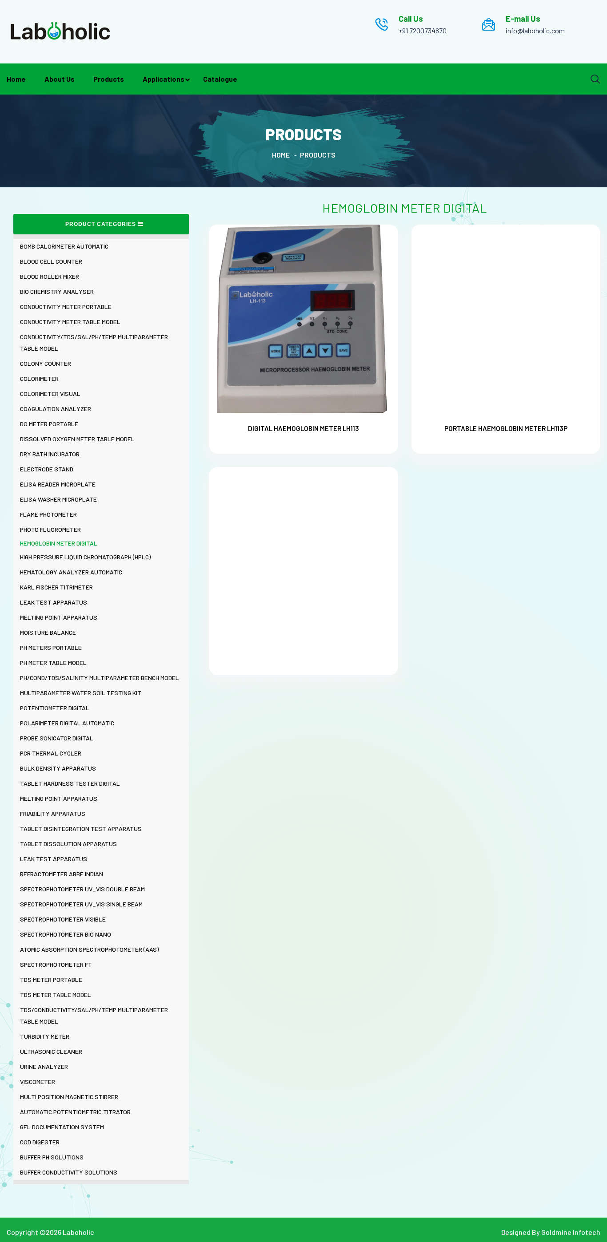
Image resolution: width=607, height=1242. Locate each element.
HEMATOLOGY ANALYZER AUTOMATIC (71, 572)
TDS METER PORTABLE (51, 979)
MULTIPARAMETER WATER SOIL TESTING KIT (80, 692)
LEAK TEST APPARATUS (53, 602)
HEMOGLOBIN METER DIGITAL (58, 543)
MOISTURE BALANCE (48, 632)
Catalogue (220, 79)
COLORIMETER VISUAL (50, 393)
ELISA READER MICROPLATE (58, 484)
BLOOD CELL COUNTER (51, 261)
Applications (163, 79)
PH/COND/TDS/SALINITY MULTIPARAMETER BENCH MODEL (99, 677)
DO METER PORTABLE (49, 423)
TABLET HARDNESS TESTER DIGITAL (70, 783)
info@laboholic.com (535, 30)
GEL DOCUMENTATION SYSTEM (62, 1127)
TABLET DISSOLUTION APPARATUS (68, 843)
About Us (59, 79)
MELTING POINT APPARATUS (58, 617)
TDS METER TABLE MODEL (55, 994)
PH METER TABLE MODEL (53, 662)
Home (16, 79)
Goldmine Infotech (570, 1232)
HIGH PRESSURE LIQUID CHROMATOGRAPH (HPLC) (85, 557)
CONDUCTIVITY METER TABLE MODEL (70, 321)
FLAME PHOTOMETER (48, 514)
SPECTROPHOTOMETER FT (56, 964)
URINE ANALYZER (44, 1066)
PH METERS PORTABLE (51, 647)
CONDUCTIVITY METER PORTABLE (66, 306)
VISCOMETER (37, 1081)
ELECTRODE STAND (46, 469)
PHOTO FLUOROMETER (50, 529)
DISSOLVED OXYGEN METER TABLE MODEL (77, 439)
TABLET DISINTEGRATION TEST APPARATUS (81, 828)
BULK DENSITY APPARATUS (58, 768)
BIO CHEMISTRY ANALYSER (57, 291)
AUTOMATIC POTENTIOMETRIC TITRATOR (75, 1111)
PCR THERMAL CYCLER (50, 753)
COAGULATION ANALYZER (55, 408)
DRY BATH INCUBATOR (50, 454)
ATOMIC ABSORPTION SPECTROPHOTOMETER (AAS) (89, 949)
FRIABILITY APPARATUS (52, 813)
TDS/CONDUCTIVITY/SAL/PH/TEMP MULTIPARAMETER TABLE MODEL (94, 1015)
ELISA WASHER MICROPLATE (58, 499)
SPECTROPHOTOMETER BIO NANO (65, 934)
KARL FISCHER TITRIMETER (56, 587)
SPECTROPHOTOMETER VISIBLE (63, 919)
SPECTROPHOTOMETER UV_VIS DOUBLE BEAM (82, 889)
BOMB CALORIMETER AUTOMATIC (64, 246)
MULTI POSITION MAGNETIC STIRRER (69, 1096)
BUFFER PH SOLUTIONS (52, 1157)
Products (108, 79)
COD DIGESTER (40, 1142)
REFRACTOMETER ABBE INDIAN (61, 874)
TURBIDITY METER (44, 1036)
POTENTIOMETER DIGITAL (54, 708)
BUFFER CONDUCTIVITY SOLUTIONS (68, 1172)
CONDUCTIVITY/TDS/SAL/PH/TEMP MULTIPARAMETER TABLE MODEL (94, 342)
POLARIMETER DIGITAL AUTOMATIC (67, 723)
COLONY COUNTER (45, 363)
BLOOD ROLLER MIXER (49, 276)
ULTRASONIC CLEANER (51, 1051)
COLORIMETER (39, 378)
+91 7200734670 (423, 30)
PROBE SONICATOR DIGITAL (56, 738)
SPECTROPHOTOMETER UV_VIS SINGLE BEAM (81, 904)
